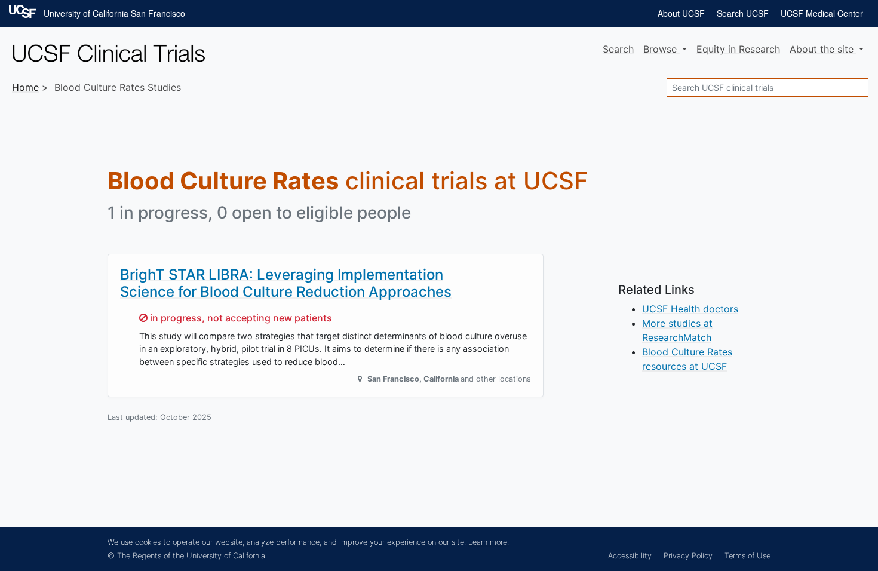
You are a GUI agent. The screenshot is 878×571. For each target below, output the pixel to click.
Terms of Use (747, 555)
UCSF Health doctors (690, 309)
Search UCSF (743, 13)
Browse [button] (661, 49)
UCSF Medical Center (822, 13)
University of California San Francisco (114, 13)
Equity (738, 49)
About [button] (822, 49)
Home (25, 87)
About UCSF (681, 13)
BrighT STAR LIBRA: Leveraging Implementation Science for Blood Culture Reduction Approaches (286, 283)
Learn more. (488, 542)
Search (618, 49)
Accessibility (630, 555)
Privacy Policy (688, 555)
